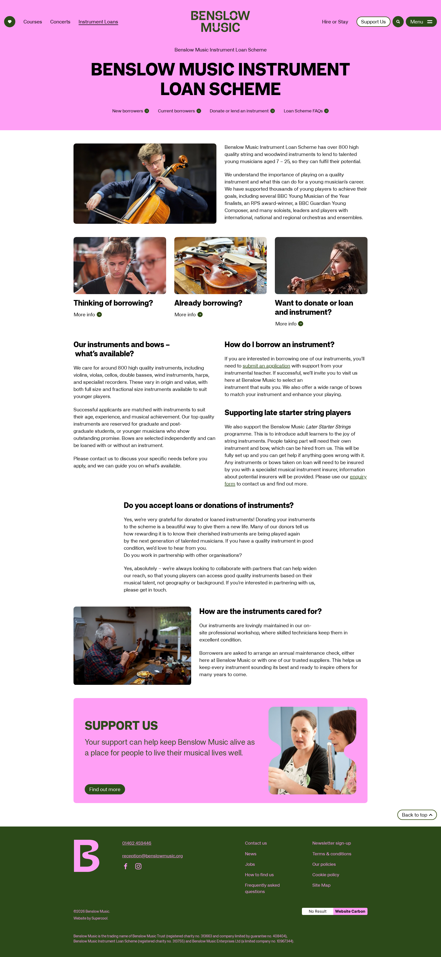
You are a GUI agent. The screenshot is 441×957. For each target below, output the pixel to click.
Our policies (324, 864)
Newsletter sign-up (331, 843)
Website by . (91, 918)
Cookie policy (325, 874)
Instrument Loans (98, 21)
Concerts (60, 21)
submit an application (266, 366)
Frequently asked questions (262, 888)
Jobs (250, 864)
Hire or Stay (335, 21)
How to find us (259, 874)
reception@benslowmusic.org (152, 855)
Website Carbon (350, 911)
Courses (32, 21)
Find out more (104, 789)
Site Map (321, 885)
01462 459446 (136, 843)
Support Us (373, 21)
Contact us (256, 843)
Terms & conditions (331, 853)
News (250, 853)
